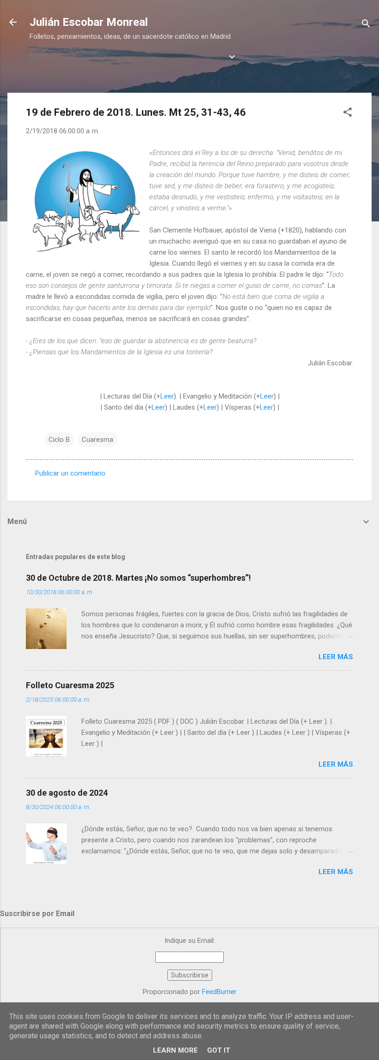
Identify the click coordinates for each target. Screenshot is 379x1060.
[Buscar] (366, 25)
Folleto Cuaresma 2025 (70, 685)
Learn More (175, 1050)
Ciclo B (59, 439)
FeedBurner (219, 992)
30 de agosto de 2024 (67, 793)
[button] (347, 114)
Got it (218, 1050)
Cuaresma (97, 439)
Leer (167, 396)
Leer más (335, 657)
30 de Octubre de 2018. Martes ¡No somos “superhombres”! (138, 578)
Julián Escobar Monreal (89, 22)
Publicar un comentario (70, 473)
